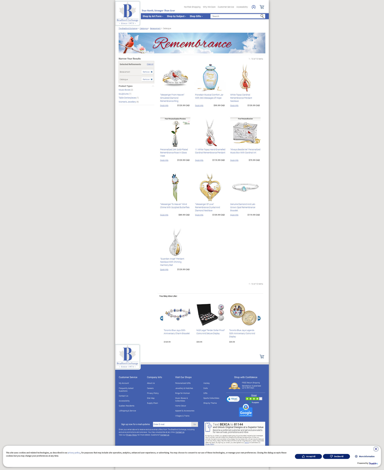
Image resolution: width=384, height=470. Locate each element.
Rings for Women (182, 393)
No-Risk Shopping (192, 6)
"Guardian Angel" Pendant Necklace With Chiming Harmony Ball (172, 261)
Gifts (205, 393)
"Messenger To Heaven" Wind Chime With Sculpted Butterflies (174, 206)
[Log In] (253, 7)
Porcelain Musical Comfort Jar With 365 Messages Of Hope (209, 96)
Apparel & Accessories (184, 410)
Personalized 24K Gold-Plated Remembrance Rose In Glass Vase (174, 152)
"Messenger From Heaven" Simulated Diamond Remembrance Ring (172, 97)
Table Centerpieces (127, 97)
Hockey (206, 383)
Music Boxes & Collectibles (181, 399)
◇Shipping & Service (127, 410)
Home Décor (180, 405)
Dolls (205, 388)
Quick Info (164, 105)
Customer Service (226, 6)
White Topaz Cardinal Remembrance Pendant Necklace (241, 97)
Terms (246, 442)
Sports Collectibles (211, 398)
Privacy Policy (153, 393)
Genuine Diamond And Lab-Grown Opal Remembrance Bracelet (242, 207)
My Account (124, 383)
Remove (146, 72)
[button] (233, 399)
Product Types (125, 86)
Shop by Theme (210, 403)
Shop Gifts (195, 16)
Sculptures (124, 93)
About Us (151, 383)
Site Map (150, 398)
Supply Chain (152, 403)
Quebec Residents (126, 405)
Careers (150, 388)
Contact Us (123, 395)
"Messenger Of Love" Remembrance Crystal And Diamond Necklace (207, 207)
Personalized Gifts (183, 383)
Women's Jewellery (127, 101)
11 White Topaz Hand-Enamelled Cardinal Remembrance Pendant (210, 151)
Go (195, 424)
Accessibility (242, 6)
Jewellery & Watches (184, 388)
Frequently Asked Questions (126, 389)
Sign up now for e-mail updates (135, 424)
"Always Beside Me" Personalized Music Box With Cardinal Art (245, 151)
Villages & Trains (182, 415)
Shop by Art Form (152, 16)
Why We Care (209, 6)
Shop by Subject (175, 16)
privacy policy (74, 452)
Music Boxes (125, 89)
